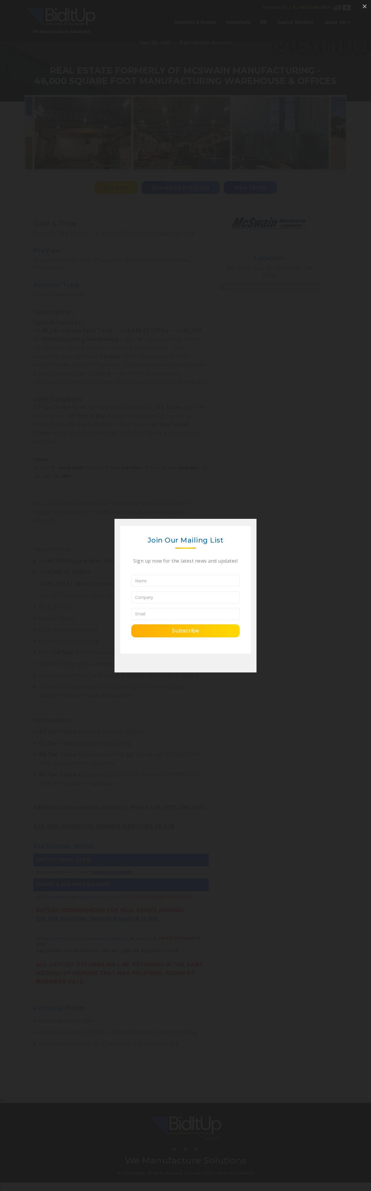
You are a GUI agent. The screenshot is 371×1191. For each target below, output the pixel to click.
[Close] (364, 6)
